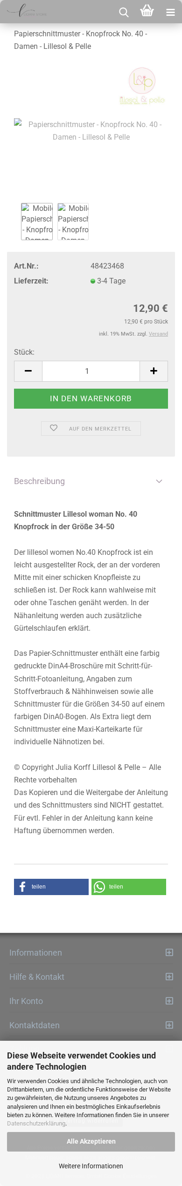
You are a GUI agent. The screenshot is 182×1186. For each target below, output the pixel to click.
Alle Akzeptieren (91, 1141)
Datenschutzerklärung (36, 1123)
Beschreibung (39, 481)
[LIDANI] (23, 11)
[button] (51, 887)
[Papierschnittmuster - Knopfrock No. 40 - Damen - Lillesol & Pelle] (91, 131)
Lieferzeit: (31, 280)
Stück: (24, 352)
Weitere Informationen (91, 1166)
